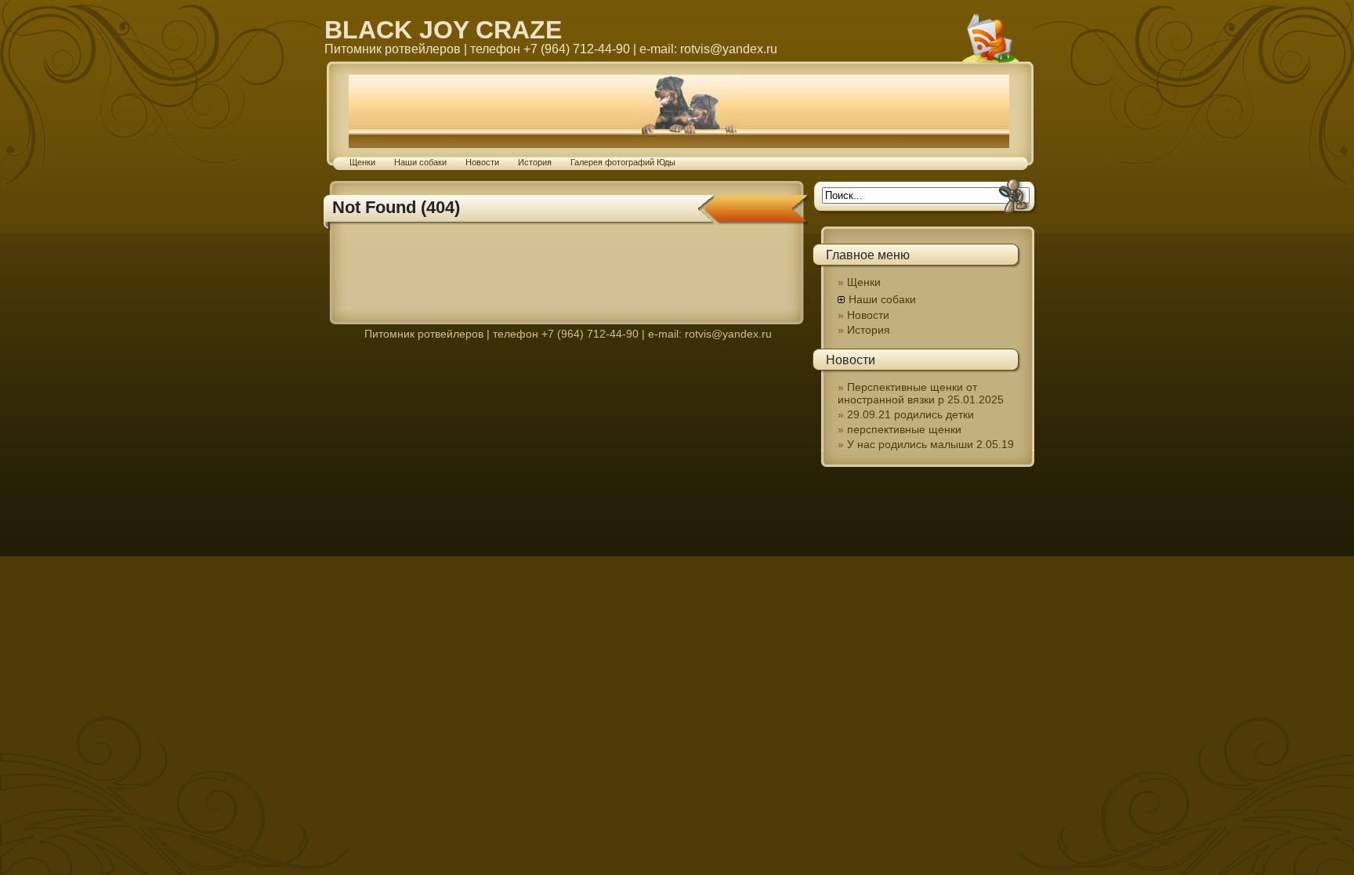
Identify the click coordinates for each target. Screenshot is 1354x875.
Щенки (362, 162)
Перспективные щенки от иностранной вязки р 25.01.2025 (921, 393)
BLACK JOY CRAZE (443, 30)
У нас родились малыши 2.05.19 (930, 444)
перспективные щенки (904, 429)
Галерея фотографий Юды (622, 162)
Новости (482, 162)
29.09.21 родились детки (910, 414)
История (535, 162)
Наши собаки (420, 162)
